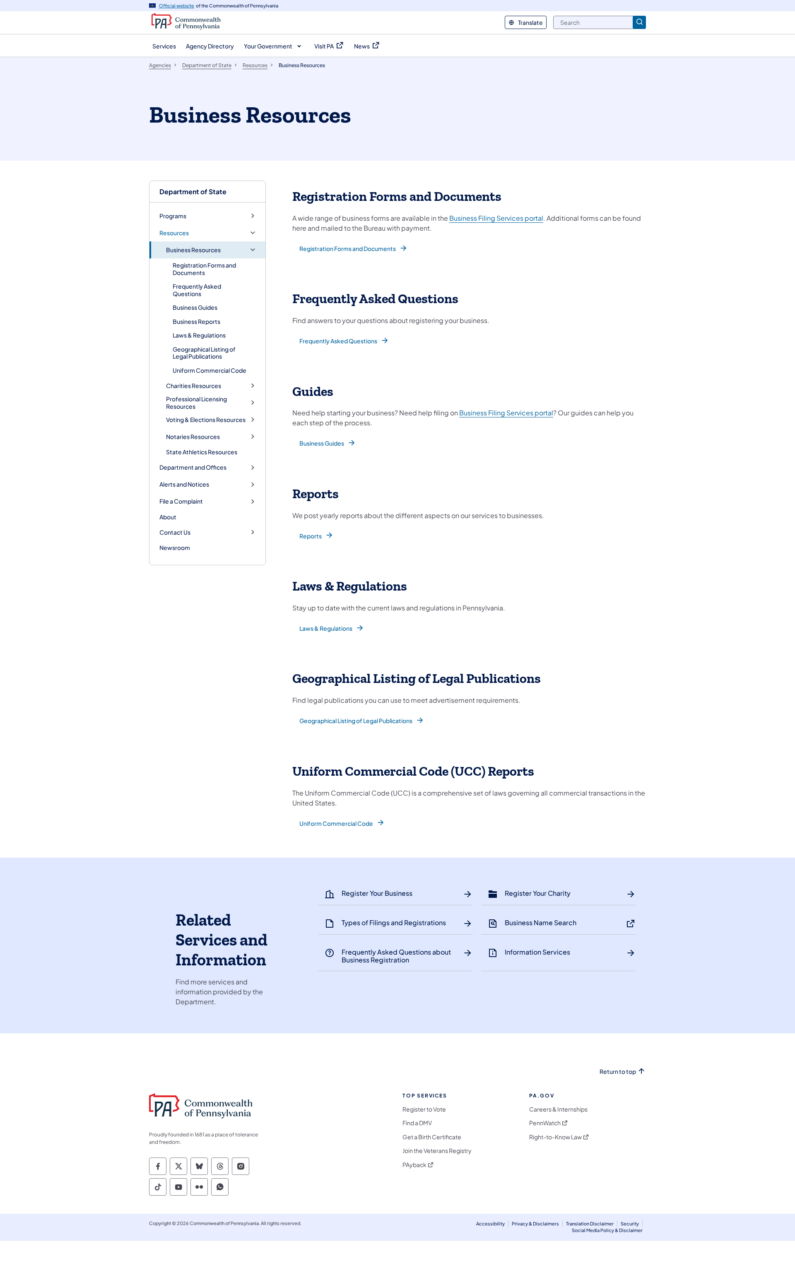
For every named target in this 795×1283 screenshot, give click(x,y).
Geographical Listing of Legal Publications (204, 352)
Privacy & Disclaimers (535, 1223)
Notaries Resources (193, 436)
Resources (174, 232)
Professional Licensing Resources (196, 403)
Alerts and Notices (184, 484)
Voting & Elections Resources (206, 419)
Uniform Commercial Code (209, 370)
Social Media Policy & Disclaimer (607, 1230)
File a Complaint (181, 501)
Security (630, 1223)
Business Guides (195, 307)
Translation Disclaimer (590, 1223)
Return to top (618, 1071)
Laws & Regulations (199, 335)
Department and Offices (192, 467)
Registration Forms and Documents (204, 268)
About (167, 517)
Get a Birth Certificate (431, 1137)
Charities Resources (193, 385)
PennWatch (545, 1122)
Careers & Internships (558, 1109)
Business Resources (193, 249)
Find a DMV (417, 1122)
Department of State (192, 191)
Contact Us (174, 532)
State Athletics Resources (201, 452)
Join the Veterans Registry (437, 1150)
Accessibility (490, 1223)
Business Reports (196, 321)
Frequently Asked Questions (197, 289)
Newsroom (174, 547)
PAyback (414, 1164)
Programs (172, 215)
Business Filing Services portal (496, 218)
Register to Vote (424, 1109)
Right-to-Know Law (555, 1137)
